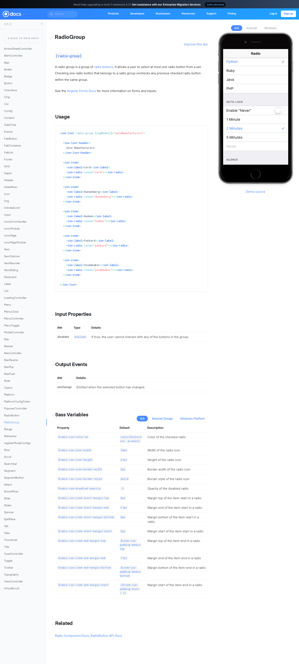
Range (8, 429)
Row (7, 450)
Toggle (8, 561)
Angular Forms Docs (81, 91)
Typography (11, 574)
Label (7, 284)
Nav (6, 339)
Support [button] (211, 13)
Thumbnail (10, 540)
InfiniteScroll (12, 208)
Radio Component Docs (72, 636)
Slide (7, 498)
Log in (273, 13)
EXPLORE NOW (215, 4)
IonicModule (12, 229)
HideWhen (10, 187)
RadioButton (12, 415)
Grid (7, 166)
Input (7, 215)
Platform (9, 395)
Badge (8, 76)
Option (8, 388)
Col (6, 104)
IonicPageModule (15, 242)
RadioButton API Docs (106, 636)
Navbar (8, 346)
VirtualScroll (11, 588)
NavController (13, 353)
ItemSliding (11, 270)
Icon (7, 194)
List (6, 291)
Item (7, 249)
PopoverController (15, 408)
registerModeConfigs (17, 443)
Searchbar (10, 464)
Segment (9, 471)
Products (113, 13)
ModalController (14, 332)
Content (9, 118)
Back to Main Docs (25, 38)
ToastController (13, 554)
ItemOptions (12, 256)
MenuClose (11, 312)
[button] (23, 13)
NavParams (11, 360)
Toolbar (8, 568)
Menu (7, 305)
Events (8, 132)
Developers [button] (137, 13)
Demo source (255, 192)
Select (8, 485)
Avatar (8, 69)
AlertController (13, 56)
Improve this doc (196, 44)
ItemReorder (12, 263)
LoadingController (15, 298)
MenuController (14, 318)
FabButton (10, 139)
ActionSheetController (18, 49)
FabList (8, 152)
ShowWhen (11, 491)
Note (7, 381)
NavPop (9, 367)
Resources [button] (188, 13)
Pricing (232, 13)
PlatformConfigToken (17, 401)
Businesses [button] (163, 13)
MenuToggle (12, 325)
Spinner (9, 512)
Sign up (288, 13)
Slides (8, 505)
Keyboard (10, 277)
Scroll (7, 457)
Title (6, 547)
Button (8, 83)
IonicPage (10, 235)
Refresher (10, 436)
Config (8, 111)
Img (6, 201)
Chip (7, 97)
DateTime (10, 125)
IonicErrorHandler (15, 222)
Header (8, 180)
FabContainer (12, 145)
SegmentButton (14, 478)
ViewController (13, 581)
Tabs (7, 533)
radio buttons (103, 67)
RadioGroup (11, 422)
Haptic (8, 173)
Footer (8, 159)
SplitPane (9, 519)
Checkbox (10, 90)
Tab (6, 526)
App (6, 62)
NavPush (9, 374)
